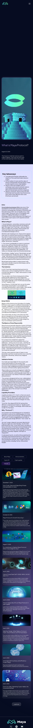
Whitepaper (5, 390)
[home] (5, 3)
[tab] (7, 456)
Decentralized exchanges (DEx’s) (11, 207)
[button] (29, 3)
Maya (3, 303)
